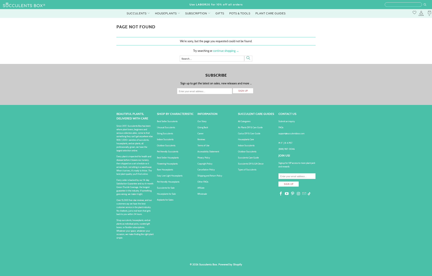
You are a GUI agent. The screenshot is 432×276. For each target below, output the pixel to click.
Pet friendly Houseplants (168, 181)
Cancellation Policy (206, 169)
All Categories (244, 121)
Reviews (201, 139)
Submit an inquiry (286, 121)
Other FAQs (202, 181)
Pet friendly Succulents (167, 151)
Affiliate (201, 187)
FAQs (280, 127)
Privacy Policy (203, 157)
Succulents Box (208, 264)
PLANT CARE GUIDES (270, 13)
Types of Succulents (247, 169)
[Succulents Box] (24, 5)
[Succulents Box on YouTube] (286, 194)
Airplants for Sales (165, 199)
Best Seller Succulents (167, 121)
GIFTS (219, 13)
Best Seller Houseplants (168, 157)
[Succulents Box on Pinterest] (292, 194)
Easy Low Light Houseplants (169, 175)
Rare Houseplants (165, 169)
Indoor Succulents (165, 139)
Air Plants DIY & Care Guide (250, 127)
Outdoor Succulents (166, 145)
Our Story (202, 121)
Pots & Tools (239, 13)
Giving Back (202, 127)
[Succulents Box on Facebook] (281, 194)
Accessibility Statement (208, 151)
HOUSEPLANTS (166, 13)
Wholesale (202, 193)
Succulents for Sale (166, 187)
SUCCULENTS (137, 13)
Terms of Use (203, 145)
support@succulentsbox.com (291, 133)
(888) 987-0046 (286, 149)
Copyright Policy (204, 163)
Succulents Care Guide (248, 157)
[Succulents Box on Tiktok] (309, 194)
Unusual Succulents (166, 127)
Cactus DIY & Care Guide (249, 133)
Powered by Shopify (230, 264)
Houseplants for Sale (166, 193)
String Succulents (165, 133)
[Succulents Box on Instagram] (298, 194)
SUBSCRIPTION (196, 13)
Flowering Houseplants (167, 163)
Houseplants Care (246, 139)
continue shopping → (226, 50)
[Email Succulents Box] (304, 194)
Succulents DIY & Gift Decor (251, 163)
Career (200, 133)
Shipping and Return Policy (209, 175)
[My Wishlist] (414, 12)
